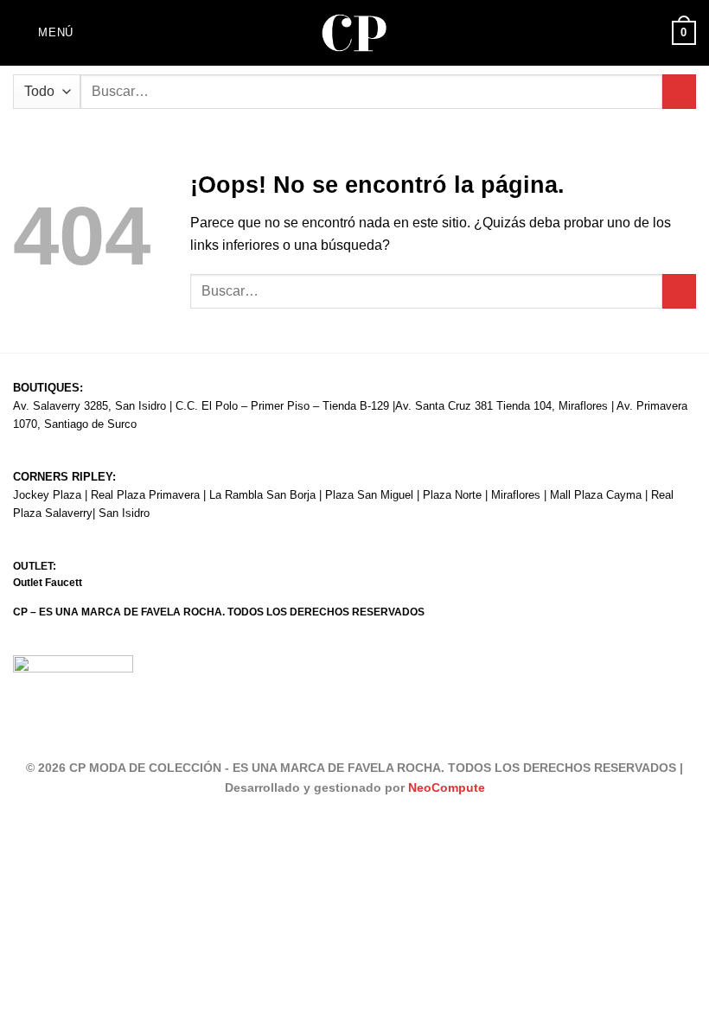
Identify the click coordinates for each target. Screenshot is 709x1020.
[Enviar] (679, 91)
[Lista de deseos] (651, 33)
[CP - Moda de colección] (354, 33)
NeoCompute (446, 787)
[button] (43, 32)
